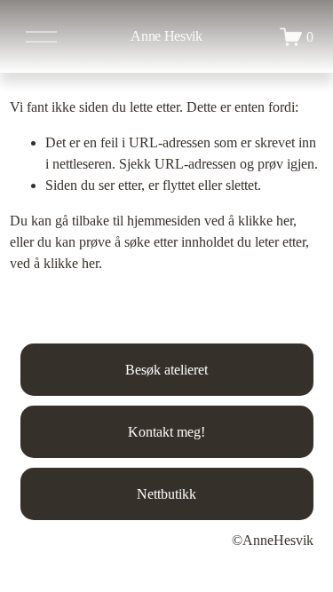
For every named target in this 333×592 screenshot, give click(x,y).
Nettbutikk (166, 493)
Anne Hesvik (166, 35)
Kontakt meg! (166, 431)
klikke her (265, 220)
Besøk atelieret (166, 369)
